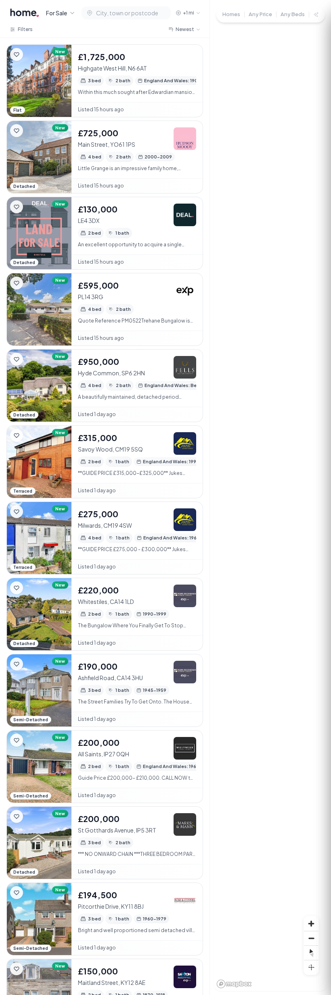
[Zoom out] (311, 938)
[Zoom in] (311, 923)
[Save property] (16, 54)
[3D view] (311, 967)
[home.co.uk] (25, 13)
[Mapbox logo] (234, 984)
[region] (270, 497)
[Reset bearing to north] (311, 952)
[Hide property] (32, 54)
